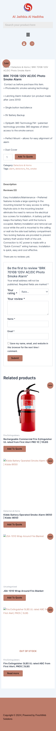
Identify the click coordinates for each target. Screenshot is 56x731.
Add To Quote (25, 156)
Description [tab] (9, 184)
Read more (13, 673)
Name (11, 319)
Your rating (12, 292)
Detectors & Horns (20, 67)
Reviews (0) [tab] (10, 190)
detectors (20, 168)
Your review (16, 298)
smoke (33, 168)
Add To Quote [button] (14, 448)
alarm (11, 168)
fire (27, 168)
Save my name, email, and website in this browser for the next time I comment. (27, 347)
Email (10, 331)
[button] (28, 34)
